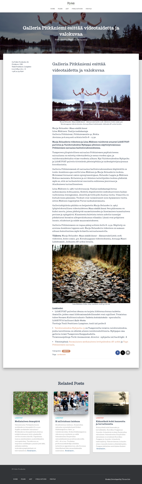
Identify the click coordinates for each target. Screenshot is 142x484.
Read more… (32, 451)
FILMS (60, 9)
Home (53, 9)
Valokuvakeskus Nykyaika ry (70, 328)
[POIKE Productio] (70, 3)
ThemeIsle (126, 479)
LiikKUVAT (66, 351)
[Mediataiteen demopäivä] (30, 403)
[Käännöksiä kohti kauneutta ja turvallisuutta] (111, 403)
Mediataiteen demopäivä (27, 421)
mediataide (61, 354)
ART (67, 9)
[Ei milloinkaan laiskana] (71, 403)
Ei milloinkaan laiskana (67, 421)
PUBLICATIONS (77, 9)
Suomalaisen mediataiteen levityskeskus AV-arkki (94, 342)
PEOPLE (88, 9)
